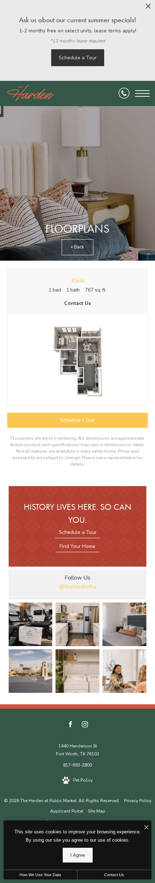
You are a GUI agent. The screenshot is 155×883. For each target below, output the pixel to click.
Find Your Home (77, 546)
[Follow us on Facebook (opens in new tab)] (70, 725)
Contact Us (114, 875)
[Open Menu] (142, 93)
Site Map (96, 811)
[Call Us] (124, 93)
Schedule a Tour (78, 532)
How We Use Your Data (40, 875)
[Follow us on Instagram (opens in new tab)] (85, 725)
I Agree (77, 855)
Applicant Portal (67, 811)
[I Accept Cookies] (146, 827)
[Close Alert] (148, 8)
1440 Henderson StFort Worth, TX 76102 (77, 750)
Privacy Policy (137, 801)
